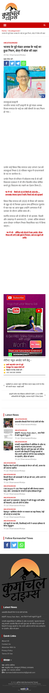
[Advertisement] (24, 139)
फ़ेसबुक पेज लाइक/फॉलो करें (15, 367)
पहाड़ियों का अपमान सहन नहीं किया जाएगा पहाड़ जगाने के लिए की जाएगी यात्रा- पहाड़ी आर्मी (25, 385)
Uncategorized (10, 43)
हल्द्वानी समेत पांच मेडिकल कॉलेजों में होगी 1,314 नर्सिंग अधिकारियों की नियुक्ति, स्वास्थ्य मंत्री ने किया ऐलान (26, 395)
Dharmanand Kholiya (18, 55)
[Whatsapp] (23, 63)
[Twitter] (12, 63)
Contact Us (6, 644)
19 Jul (17, 424)
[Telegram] (17, 63)
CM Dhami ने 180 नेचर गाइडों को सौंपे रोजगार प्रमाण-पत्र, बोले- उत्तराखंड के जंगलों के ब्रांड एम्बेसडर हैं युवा (24, 490)
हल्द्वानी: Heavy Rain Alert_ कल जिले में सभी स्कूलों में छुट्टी (29, 434)
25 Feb (6, 55)
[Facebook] (6, 63)
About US (5, 641)
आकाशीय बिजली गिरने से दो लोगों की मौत (29, 422)
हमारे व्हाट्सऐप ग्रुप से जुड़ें (14, 365)
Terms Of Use (7, 654)
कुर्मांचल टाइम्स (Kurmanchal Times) (27, 682)
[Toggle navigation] (5, 25)
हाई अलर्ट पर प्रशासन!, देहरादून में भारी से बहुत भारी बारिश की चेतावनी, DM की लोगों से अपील (24, 501)
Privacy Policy (7, 650)
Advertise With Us (9, 647)
